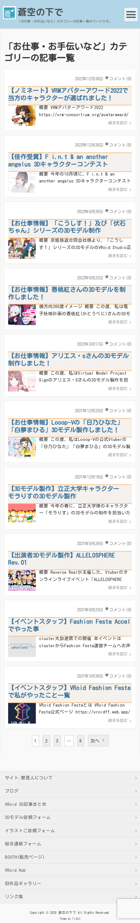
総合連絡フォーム (23, 843)
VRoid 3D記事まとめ (26, 804)
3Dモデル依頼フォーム (28, 817)
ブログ (12, 791)
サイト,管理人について (29, 777)
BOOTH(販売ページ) (25, 857)
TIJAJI (76, 918)
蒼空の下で (40, 12)
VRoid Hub (15, 870)
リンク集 (14, 896)
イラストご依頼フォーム (30, 830)
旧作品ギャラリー (23, 883)
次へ (95, 741)
